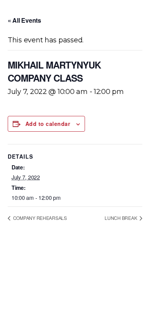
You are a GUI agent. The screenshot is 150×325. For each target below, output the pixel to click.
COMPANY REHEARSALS (39, 217)
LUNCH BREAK (121, 217)
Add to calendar (47, 123)
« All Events (24, 20)
